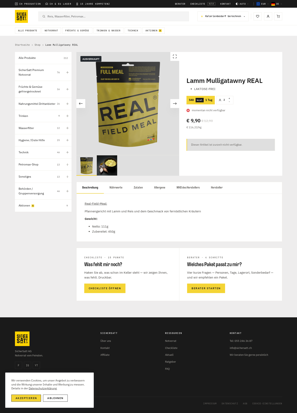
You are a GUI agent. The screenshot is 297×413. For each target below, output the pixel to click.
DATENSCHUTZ (230, 403)
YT (36, 365)
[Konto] (268, 16)
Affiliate (105, 355)
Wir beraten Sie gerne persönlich (249, 355)
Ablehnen (55, 398)
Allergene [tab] (159, 187)
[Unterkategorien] (67, 72)
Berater (180, 4)
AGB (245, 403)
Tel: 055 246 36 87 (241, 341)
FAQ (167, 369)
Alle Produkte (27, 30)
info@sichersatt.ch (241, 348)
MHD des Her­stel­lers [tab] (188, 187)
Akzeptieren (26, 398)
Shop (38, 45)
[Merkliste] (258, 16)
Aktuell (169, 355)
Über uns (105, 341)
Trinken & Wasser (108, 30)
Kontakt (225, 4)
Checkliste (202, 3)
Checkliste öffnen (105, 288)
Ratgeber (170, 361)
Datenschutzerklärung (43, 388)
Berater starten (206, 288)
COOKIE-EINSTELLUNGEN (267, 403)
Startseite (22, 45)
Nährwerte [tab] (116, 187)
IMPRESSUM (210, 403)
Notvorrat (51, 30)
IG (27, 365)
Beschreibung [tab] (90, 187)
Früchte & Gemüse (77, 30)
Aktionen (151, 30)
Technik (133, 30)
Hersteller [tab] (217, 187)
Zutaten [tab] (138, 187)
